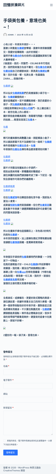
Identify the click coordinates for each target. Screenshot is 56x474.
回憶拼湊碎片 (14, 5)
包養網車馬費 (10, 279)
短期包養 (14, 205)
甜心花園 (27, 108)
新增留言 (8, 407)
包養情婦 (14, 242)
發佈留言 (10, 452)
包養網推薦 (18, 93)
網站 (5, 394)
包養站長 (21, 145)
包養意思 (44, 205)
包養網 (20, 48)
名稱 (6, 366)
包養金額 (7, 71)
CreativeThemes (11, 470)
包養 (30, 119)
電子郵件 (8, 380)
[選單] (51, 5)
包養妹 (6, 223)
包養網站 (42, 71)
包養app (21, 271)
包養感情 (12, 197)
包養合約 (17, 55)
